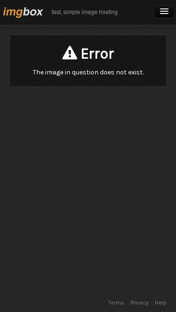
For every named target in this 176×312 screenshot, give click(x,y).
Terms (116, 302)
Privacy (139, 302)
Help (161, 302)
